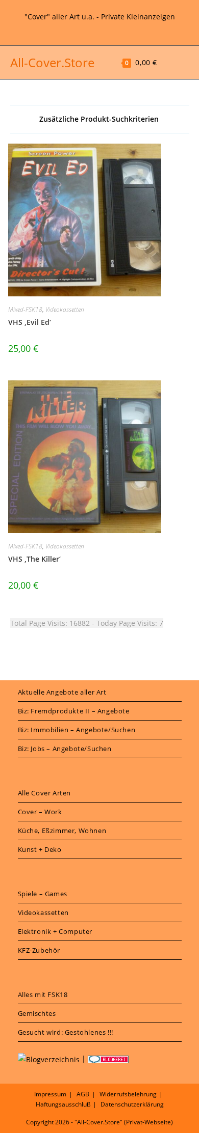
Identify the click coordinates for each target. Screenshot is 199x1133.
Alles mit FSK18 (43, 994)
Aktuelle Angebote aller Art (62, 692)
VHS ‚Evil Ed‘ (29, 322)
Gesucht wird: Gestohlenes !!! (65, 1032)
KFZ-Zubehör (39, 950)
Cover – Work (40, 811)
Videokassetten (64, 309)
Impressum (50, 1094)
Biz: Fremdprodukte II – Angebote (74, 710)
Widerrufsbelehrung (128, 1094)
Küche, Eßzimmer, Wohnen (62, 830)
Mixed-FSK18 (25, 309)
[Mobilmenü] (168, 62)
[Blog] (49, 1058)
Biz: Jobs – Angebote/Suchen (65, 748)
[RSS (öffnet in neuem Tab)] (101, 28)
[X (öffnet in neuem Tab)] (87, 28)
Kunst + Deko (40, 849)
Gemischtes (37, 1013)
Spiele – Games (42, 893)
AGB (83, 1094)
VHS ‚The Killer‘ (34, 559)
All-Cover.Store (52, 62)
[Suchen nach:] (182, 62)
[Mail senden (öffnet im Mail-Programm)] (113, 28)
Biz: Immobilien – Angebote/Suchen (77, 729)
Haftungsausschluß (63, 1104)
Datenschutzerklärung (132, 1104)
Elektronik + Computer (55, 931)
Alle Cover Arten (44, 792)
